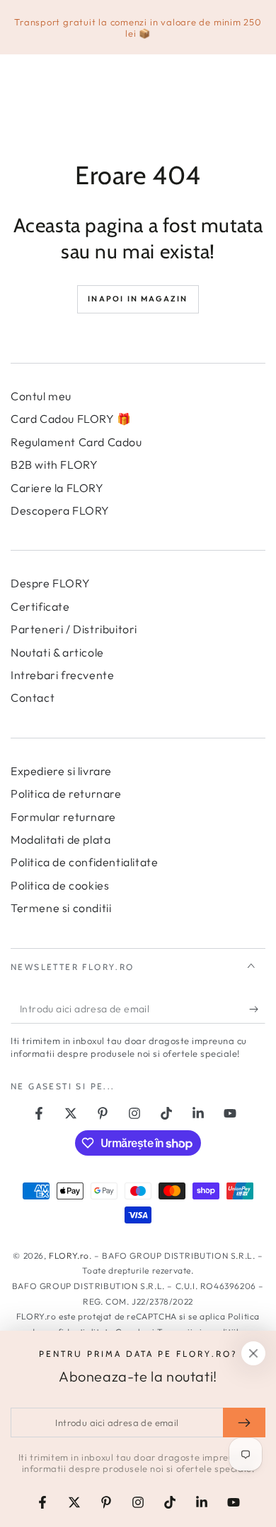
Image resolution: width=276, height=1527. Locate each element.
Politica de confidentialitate (84, 862)
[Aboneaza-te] (257, 1009)
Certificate (40, 606)
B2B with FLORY (54, 464)
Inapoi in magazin (138, 299)
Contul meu (41, 396)
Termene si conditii (61, 908)
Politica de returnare (66, 793)
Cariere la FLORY (57, 488)
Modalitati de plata (60, 839)
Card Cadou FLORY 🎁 (71, 419)
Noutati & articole (57, 652)
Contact (32, 697)
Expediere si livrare (61, 771)
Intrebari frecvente (62, 675)
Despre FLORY (50, 583)
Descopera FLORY (60, 510)
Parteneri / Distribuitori (74, 629)
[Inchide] (253, 1353)
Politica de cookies (60, 885)
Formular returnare (63, 817)
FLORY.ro (69, 1255)
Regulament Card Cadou (76, 442)
